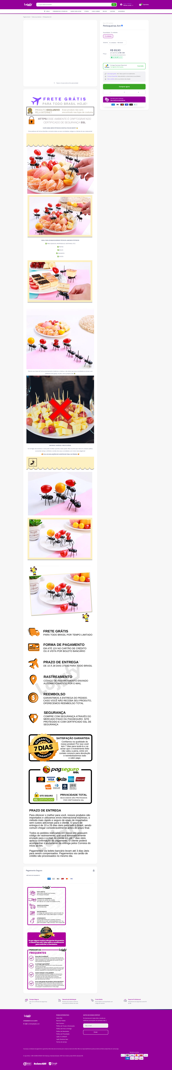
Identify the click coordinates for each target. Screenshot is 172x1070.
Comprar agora (124, 87)
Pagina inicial (26, 17)
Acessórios (121, 11)
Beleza (105, 11)
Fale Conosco (60, 1023)
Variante (105, 42)
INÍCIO (48, 11)
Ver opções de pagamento (118, 55)
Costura (112, 11)
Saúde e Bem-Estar (76, 11)
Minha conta (127, 5)
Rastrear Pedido (60, 1020)
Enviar (96, 1032)
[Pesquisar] (113, 4)
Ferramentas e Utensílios (60, 11)
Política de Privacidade (62, 1034)
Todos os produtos (36, 17)
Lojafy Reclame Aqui (62, 1039)
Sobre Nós (59, 1018)
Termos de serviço (61, 1042)
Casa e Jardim (96, 11)
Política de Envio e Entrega (64, 1028)
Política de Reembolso (62, 1031)
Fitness (86, 11)
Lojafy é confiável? (61, 1036)
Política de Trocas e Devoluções (65, 1026)
